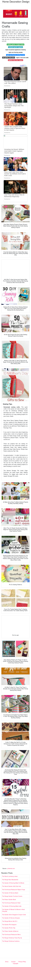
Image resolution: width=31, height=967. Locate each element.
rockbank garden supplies (15, 47)
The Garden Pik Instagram (9, 924)
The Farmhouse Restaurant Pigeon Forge (13, 889)
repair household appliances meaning (15, 50)
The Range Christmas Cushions (10, 941)
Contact (13, 961)
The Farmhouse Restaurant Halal (11, 903)
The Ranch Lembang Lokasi (9, 876)
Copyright (15, 963)
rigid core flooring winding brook (15, 55)
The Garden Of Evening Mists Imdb (11, 906)
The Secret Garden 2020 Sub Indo (11, 886)
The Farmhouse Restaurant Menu (11, 934)
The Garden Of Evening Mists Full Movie (13, 883)
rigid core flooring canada (15, 52)
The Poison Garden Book (9, 899)
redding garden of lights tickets (15, 44)
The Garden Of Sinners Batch (10, 893)
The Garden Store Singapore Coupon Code (14, 914)
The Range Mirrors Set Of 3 (9, 921)
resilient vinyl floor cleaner (15, 60)
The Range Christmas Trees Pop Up (12, 938)
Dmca (6, 961)
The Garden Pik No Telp (8, 928)
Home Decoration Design (16, 1)
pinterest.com (11, 868)
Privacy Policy (22, 961)
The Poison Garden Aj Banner (10, 931)
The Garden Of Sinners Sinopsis (11, 918)
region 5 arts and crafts (22, 57)
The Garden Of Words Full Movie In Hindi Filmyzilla (13, 910)
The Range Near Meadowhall (10, 879)
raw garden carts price (8, 57)
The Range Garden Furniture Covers (12, 896)
